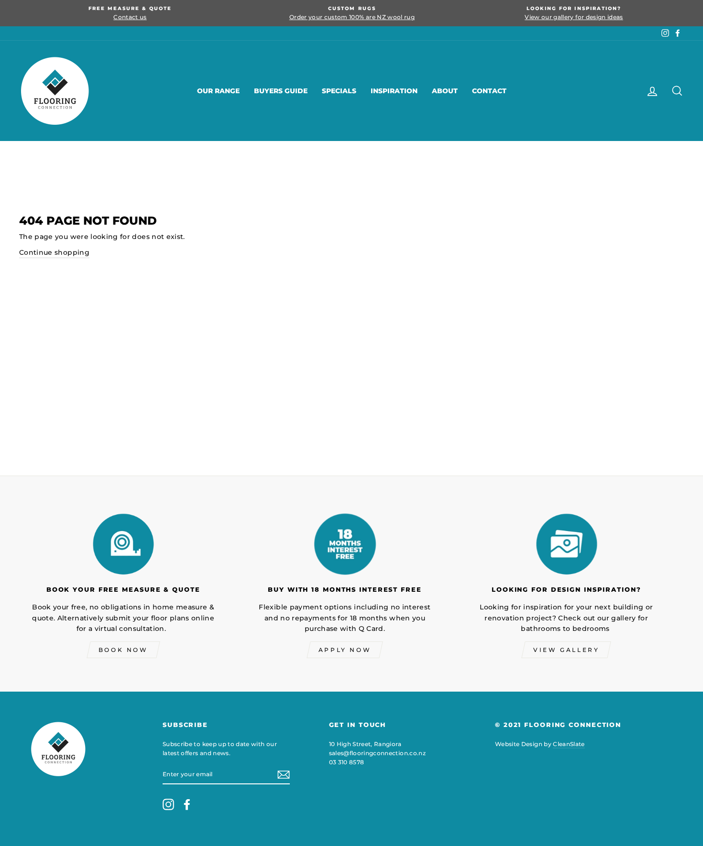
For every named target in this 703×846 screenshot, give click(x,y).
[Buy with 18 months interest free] (344, 543)
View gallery (566, 649)
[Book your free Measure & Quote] (123, 543)
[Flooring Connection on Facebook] (187, 804)
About (445, 91)
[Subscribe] (283, 774)
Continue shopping (54, 252)
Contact (489, 91)
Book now (123, 649)
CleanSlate (569, 744)
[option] (130, 13)
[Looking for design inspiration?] (566, 543)
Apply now (345, 649)
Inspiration (394, 91)
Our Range (218, 91)
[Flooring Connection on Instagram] (168, 804)
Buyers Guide (281, 91)
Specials (339, 91)
